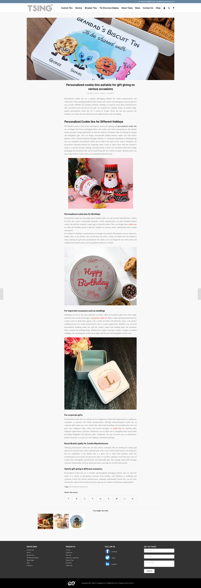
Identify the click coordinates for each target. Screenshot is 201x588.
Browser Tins (30, 555)
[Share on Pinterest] (92, 498)
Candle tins (69, 552)
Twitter (113, 558)
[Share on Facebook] (68, 498)
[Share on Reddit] (124, 498)
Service (29, 552)
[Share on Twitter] (76, 498)
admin (112, 93)
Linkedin (114, 564)
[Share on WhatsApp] (84, 498)
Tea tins (68, 550)
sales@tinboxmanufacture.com (165, 1)
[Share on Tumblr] (108, 498)
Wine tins (68, 555)
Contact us (30, 565)
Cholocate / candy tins (72, 557)
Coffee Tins (69, 565)
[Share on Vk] (116, 498)
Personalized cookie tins (78, 487)
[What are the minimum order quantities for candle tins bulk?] (1, 294)
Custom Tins (30, 550)
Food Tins (69, 563)
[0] (173, 8)
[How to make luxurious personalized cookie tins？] (76, 521)
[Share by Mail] (133, 498)
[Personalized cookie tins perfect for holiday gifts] (45, 521)
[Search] (169, 8)
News (103, 93)
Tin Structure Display (33, 557)
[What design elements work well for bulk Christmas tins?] (199, 294)
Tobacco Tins (69, 560)
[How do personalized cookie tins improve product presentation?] (61, 521)
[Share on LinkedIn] (100, 498)
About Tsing (30, 560)
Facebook (114, 551)
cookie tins (132, 224)
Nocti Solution (130, 583)
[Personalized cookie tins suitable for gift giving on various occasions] (100, 49)
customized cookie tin (99, 318)
